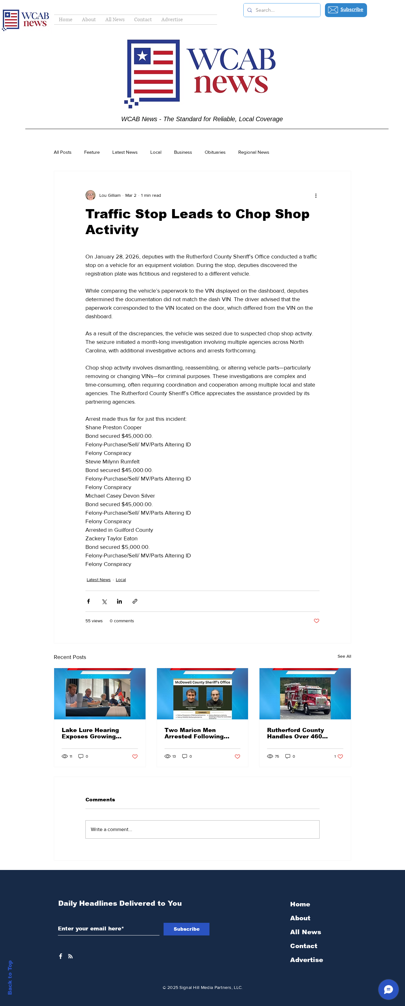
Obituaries (215, 152)
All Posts (63, 152)
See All (344, 656)
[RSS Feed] (70, 956)
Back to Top (10, 977)
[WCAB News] (100, 693)
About (300, 918)
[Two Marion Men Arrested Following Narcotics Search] (202, 693)
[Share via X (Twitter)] (104, 601)
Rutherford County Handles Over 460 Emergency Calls (295, 733)
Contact (303, 945)
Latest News (125, 152)
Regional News (253, 152)
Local (155, 152)
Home (300, 904)
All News (305, 931)
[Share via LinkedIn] (119, 601)
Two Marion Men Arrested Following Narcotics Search (194, 733)
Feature (92, 152)
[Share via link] (135, 601)
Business (183, 152)
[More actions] (316, 195)
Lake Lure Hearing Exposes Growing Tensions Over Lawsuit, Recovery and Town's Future (98, 733)
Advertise (306, 959)
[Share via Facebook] (88, 601)
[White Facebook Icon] (60, 956)
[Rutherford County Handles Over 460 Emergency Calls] (305, 693)
